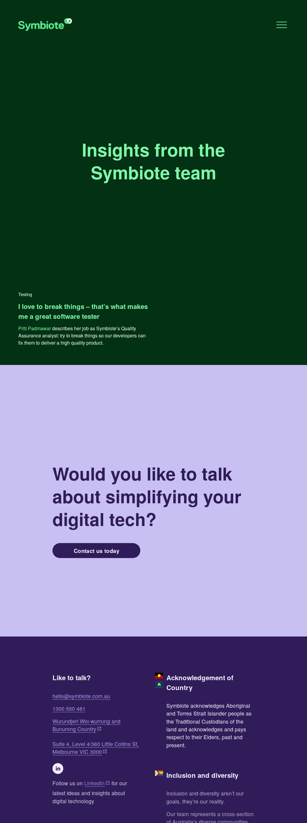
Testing (25, 294)
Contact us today (96, 551)
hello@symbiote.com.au (81, 696)
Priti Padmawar (34, 328)
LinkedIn (94, 783)
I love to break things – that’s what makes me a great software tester (83, 311)
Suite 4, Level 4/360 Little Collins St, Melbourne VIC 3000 (95, 747)
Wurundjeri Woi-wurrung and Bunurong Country (86, 725)
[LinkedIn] (57, 768)
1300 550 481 (68, 708)
